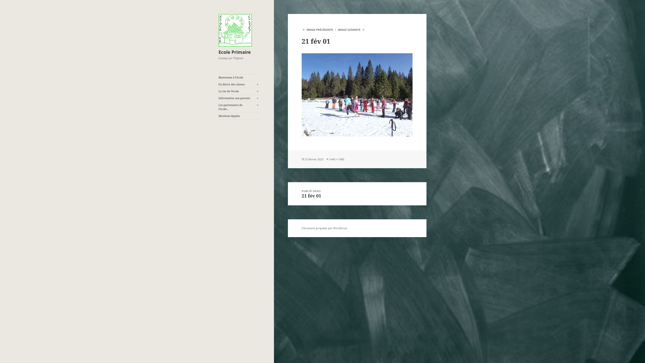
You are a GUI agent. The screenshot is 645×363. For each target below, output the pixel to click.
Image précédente (320, 30)
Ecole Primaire (235, 52)
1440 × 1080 (336, 159)
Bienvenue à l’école (231, 77)
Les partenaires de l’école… (231, 107)
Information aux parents (234, 98)
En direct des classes (232, 84)
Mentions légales (229, 116)
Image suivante (349, 30)
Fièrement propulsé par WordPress (324, 228)
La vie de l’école (229, 91)
